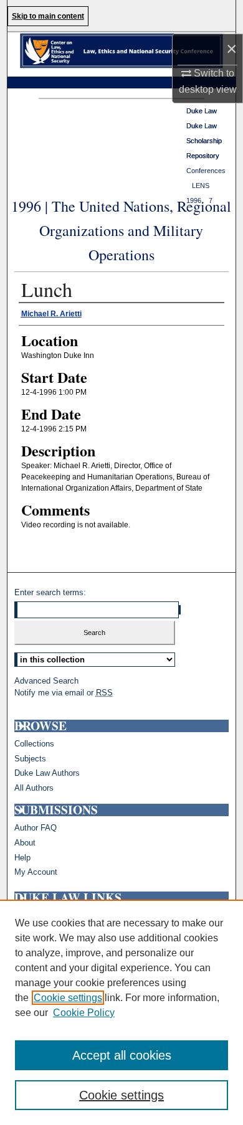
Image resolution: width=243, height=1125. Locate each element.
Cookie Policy (84, 1012)
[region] (121, 1012)
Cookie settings (68, 997)
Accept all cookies (121, 1055)
